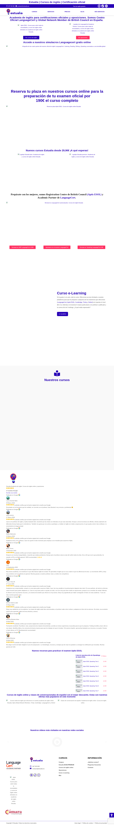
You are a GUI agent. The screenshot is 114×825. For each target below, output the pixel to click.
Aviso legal (78, 823)
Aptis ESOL (71, 302)
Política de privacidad (101, 823)
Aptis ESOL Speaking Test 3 (91, 671)
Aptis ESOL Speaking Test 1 (91, 661)
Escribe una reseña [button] (11, 493)
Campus (61, 762)
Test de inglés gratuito (79, 6)
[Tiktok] (102, 6)
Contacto (90, 767)
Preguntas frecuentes (94, 764)
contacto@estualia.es (23, 6)
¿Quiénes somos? (93, 762)
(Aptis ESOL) (94, 194)
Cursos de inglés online (66, 767)
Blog (82, 11)
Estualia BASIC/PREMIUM (66, 764)
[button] (111, 815)
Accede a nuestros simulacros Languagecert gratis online (57, 42)
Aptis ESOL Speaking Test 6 (91, 686)
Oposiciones (63, 770)
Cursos (34, 11)
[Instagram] (106, 6)
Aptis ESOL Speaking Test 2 (91, 666)
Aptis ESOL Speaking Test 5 (91, 681)
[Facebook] (99, 6)
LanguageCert (67, 197)
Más (60, 775)
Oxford (90, 302)
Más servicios (99, 11)
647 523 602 (11, 6)
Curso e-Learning (64, 773)
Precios (67, 11)
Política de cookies (87, 823)
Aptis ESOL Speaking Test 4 (91, 676)
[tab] (91, 661)
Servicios (50, 11)
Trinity (85, 302)
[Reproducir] (57, 742)
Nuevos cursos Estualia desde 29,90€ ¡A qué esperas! (57, 150)
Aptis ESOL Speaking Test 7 (91, 691)
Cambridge (78, 302)
